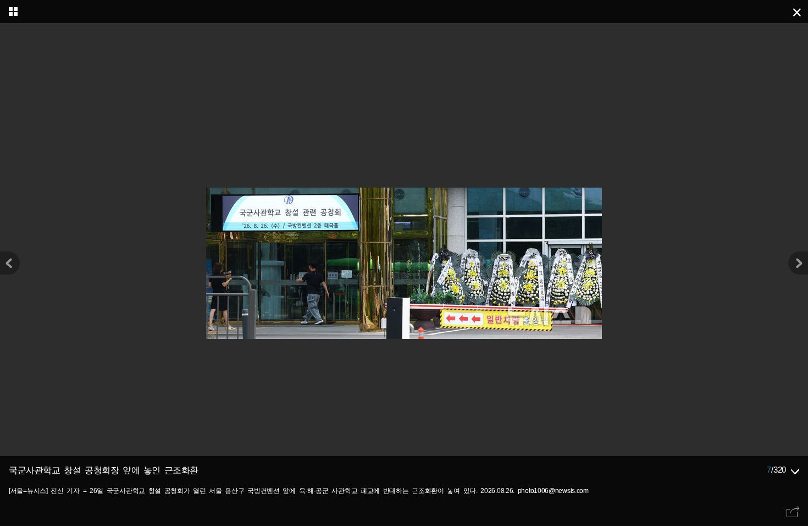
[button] (798, 263)
